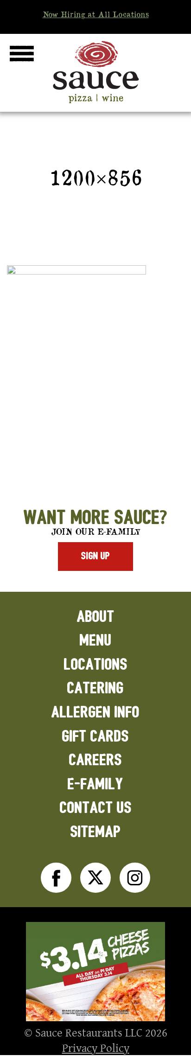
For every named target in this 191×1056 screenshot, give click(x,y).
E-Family (95, 784)
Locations (95, 665)
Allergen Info (95, 712)
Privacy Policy (95, 1047)
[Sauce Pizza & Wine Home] (95, 103)
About (96, 617)
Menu (96, 641)
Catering (95, 688)
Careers (95, 760)
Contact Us (96, 808)
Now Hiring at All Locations (96, 15)
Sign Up (95, 556)
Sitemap (95, 832)
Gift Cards (95, 737)
